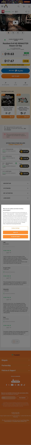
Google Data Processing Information (13, 223)
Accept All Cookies (15, 236)
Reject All (15, 232)
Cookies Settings (15, 228)
